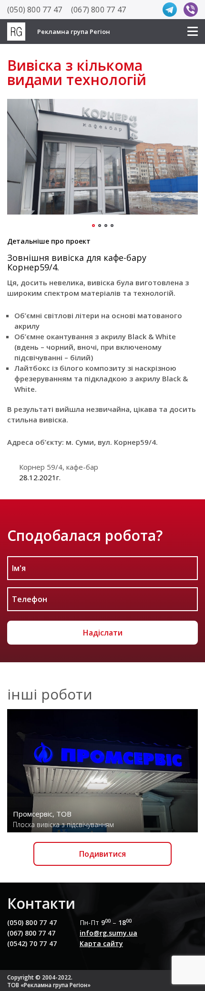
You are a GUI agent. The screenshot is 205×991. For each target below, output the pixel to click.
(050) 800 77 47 (34, 9)
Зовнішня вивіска (45, 257)
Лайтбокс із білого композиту (69, 368)
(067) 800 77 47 (98, 9)
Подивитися (102, 854)
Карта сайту (101, 943)
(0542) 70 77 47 (32, 943)
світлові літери (71, 315)
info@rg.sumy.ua (108, 932)
